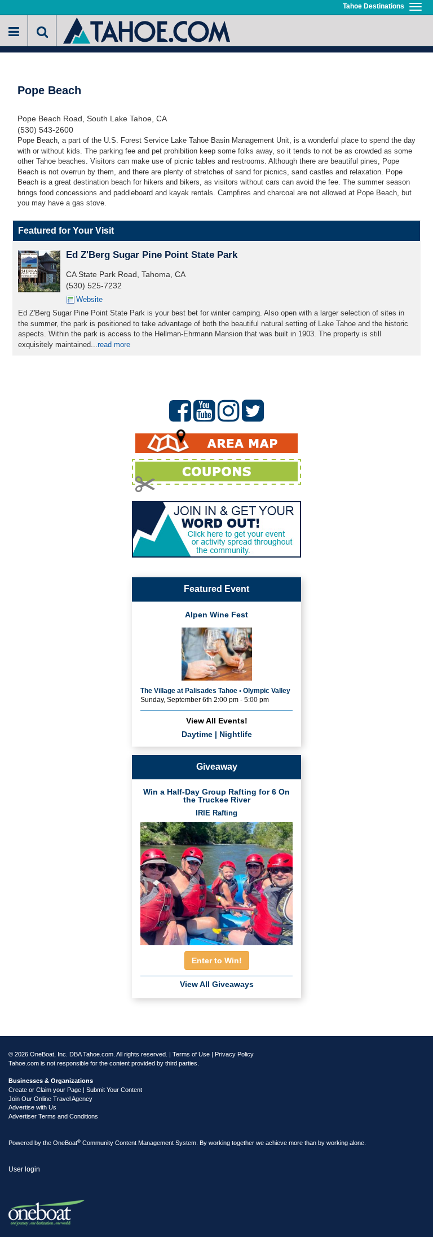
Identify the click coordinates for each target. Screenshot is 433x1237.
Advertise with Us (32, 1107)
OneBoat (67, 1142)
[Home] (147, 29)
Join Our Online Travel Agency (50, 1098)
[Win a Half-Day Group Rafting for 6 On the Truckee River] (216, 880)
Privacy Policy (234, 1054)
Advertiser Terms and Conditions (53, 1116)
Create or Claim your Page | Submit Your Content (75, 1089)
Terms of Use (191, 1054)
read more (114, 344)
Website (89, 299)
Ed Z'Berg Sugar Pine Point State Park (151, 254)
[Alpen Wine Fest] (217, 652)
